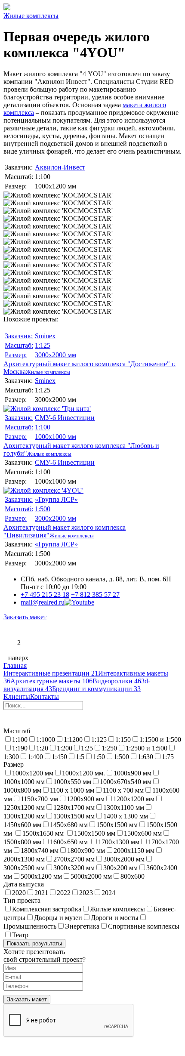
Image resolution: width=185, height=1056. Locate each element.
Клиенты (16, 696)
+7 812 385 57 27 (95, 594)
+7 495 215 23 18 (45, 594)
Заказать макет (24, 617)
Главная (15, 665)
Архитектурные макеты (51, 681)
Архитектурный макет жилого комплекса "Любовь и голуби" (81, 435)
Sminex (45, 336)
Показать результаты (34, 943)
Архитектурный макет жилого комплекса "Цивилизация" (64, 517)
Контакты (44, 696)
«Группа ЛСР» (56, 499)
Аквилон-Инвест (60, 167)
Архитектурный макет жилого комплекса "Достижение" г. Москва (89, 353)
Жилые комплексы (31, 15)
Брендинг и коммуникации (96, 688)
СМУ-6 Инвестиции (65, 417)
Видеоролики (116, 681)
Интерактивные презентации (50, 673)
